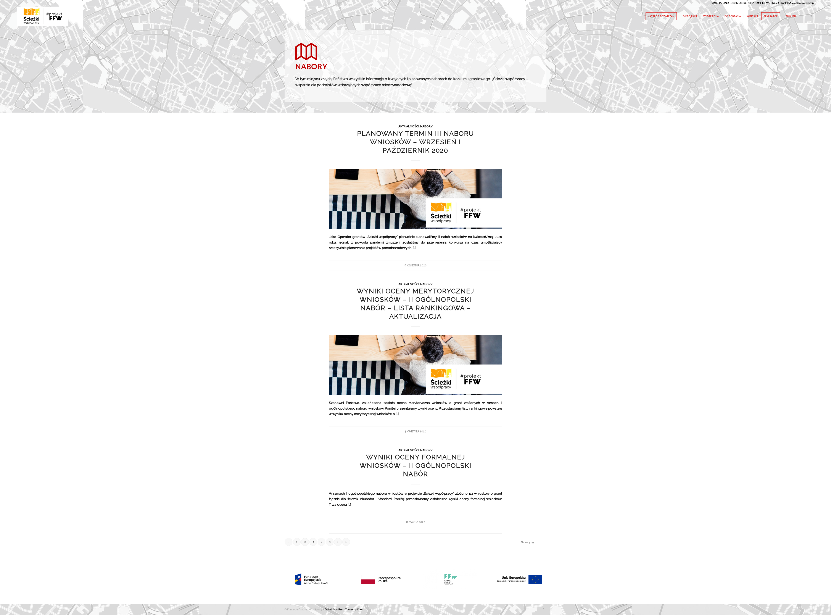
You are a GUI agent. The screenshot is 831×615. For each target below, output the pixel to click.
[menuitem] (663, 16)
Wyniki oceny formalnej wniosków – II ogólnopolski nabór (416, 465)
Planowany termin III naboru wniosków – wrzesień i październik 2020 (415, 142)
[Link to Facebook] (811, 16)
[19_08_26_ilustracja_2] (415, 199)
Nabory (426, 126)
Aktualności (408, 126)
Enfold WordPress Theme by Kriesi (344, 609)
